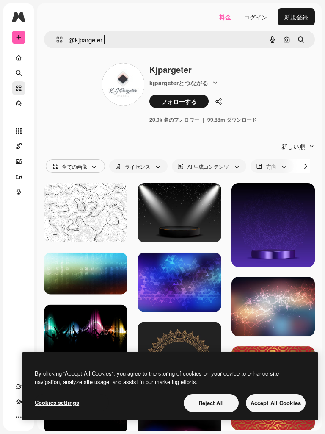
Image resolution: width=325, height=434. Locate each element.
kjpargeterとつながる (178, 82)
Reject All (211, 403)
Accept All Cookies (276, 403)
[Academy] (18, 402)
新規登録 (296, 17)
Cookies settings (57, 402)
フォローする (179, 101)
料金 (225, 17)
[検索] (18, 73)
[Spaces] (18, 146)
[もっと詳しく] (18, 103)
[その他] (18, 417)
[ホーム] (18, 57)
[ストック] (18, 88)
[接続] (18, 386)
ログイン (255, 17)
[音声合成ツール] (18, 192)
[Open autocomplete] (56, 39)
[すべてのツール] (18, 131)
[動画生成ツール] (18, 177)
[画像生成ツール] (18, 161)
